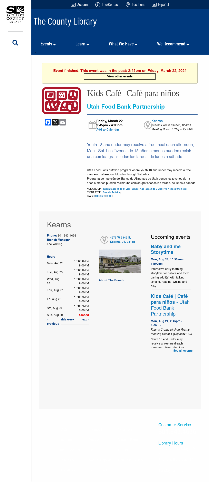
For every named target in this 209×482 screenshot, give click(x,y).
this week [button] (67, 319)
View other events (120, 76)
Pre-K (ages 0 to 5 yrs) (175, 188)
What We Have (122, 43)
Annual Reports (100, 460)
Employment (98, 470)
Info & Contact (69, 449)
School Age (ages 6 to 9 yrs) (147, 188)
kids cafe (100, 195)
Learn (81, 43)
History (94, 449)
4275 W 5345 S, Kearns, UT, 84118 (122, 239)
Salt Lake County (130, 460)
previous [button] (53, 323)
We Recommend (171, 43)
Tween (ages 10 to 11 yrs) (116, 188)
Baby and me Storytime (166, 249)
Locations (66, 439)
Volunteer (125, 429)
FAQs (63, 429)
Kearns (157, 120)
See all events (183, 350)
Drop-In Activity (111, 192)
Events (47, 43)
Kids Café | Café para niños (170, 305)
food (108, 195)
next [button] (84, 319)
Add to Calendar (107, 129)
